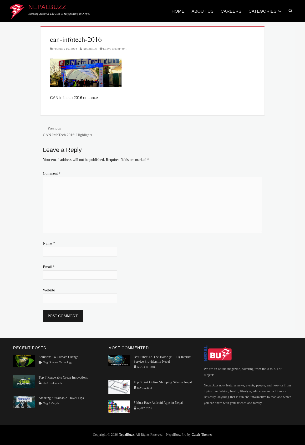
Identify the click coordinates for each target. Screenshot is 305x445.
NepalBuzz (47, 6)
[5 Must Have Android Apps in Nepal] (119, 406)
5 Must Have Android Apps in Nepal (158, 403)
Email (49, 267)
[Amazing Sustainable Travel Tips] (24, 402)
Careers (231, 11)
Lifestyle (54, 403)
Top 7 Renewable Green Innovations (63, 377)
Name (49, 243)
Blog (45, 362)
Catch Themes (202, 434)
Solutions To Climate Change (58, 357)
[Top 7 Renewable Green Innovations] (24, 381)
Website (49, 290)
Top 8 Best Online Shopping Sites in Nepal (163, 382)
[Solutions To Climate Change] (24, 360)
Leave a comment (114, 48)
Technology (65, 362)
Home (178, 11)
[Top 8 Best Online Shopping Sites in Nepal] (119, 387)
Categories (262, 11)
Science (53, 362)
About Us (203, 11)
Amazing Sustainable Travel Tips (61, 398)
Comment (52, 173)
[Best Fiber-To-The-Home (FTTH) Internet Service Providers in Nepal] (119, 360)
